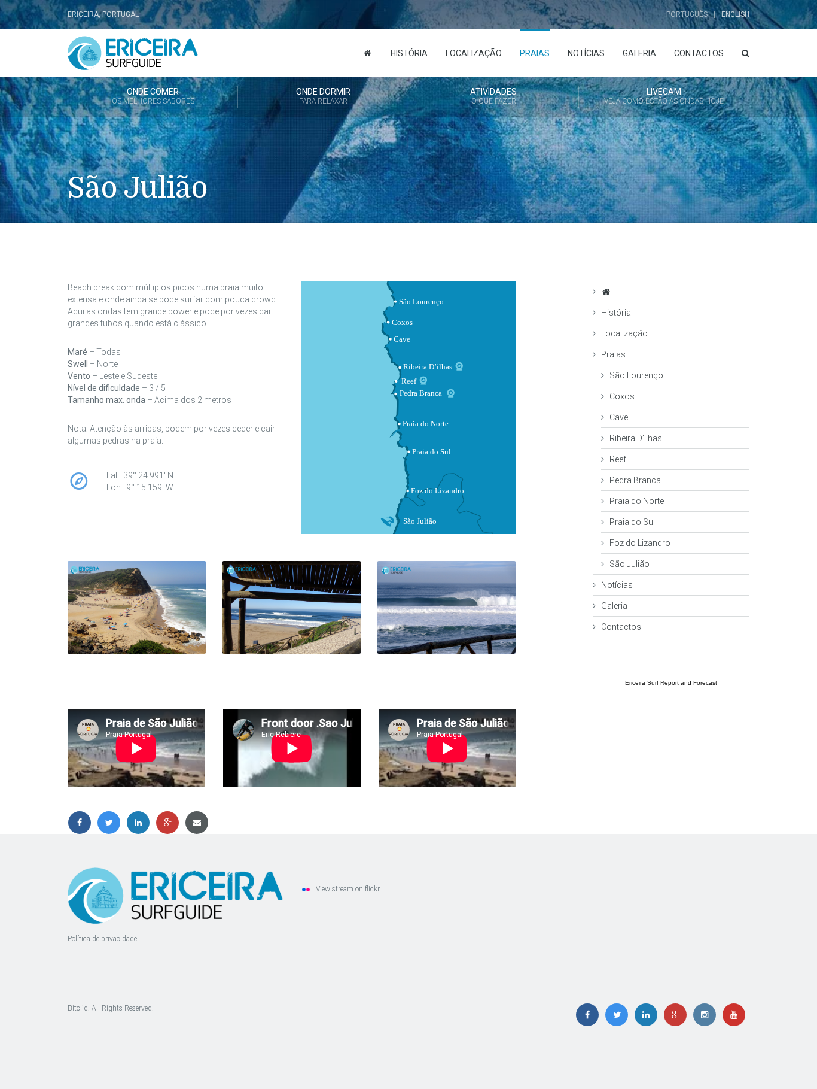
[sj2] (291, 607)
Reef (617, 459)
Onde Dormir (323, 96)
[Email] (198, 822)
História (409, 53)
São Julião (629, 564)
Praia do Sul (632, 522)
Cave (618, 417)
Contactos (699, 53)
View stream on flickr (348, 889)
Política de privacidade (102, 939)
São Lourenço (636, 375)
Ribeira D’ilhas (635, 438)
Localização (474, 53)
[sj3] (446, 607)
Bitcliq (78, 1008)
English (735, 14)
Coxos (622, 396)
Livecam (664, 96)
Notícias (586, 53)
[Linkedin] (141, 822)
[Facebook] (82, 822)
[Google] (170, 822)
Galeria (639, 53)
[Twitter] (111, 822)
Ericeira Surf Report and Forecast (671, 683)
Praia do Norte (636, 501)
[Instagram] (707, 1015)
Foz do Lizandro (639, 543)
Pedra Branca (635, 480)
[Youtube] (735, 1015)
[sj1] (137, 607)
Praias (535, 53)
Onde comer (153, 96)
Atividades (493, 96)
